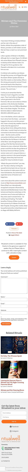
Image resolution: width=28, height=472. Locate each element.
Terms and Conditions (11, 467)
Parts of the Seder (17, 233)
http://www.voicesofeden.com (16, 183)
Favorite (14, 228)
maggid (12, 235)
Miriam (17, 235)
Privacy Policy (19, 467)
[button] (19, 7)
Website (3, 310)
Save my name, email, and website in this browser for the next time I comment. (14, 319)
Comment (4, 277)
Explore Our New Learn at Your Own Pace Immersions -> (14, 1)
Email (3, 303)
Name (3, 297)
